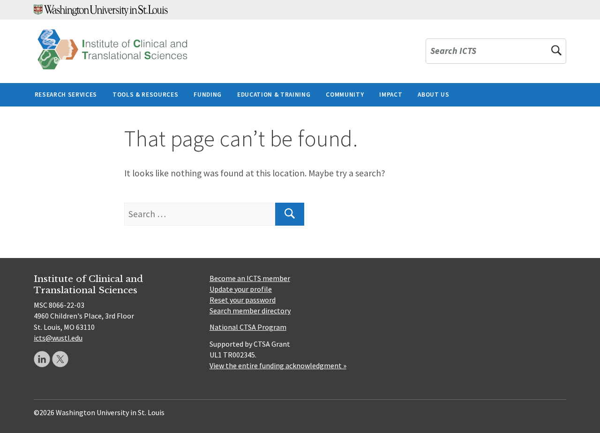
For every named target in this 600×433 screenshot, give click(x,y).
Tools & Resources (145, 95)
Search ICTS (453, 51)
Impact (390, 95)
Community (345, 95)
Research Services (66, 95)
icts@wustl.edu (58, 337)
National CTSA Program (248, 327)
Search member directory (250, 310)
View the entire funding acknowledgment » (278, 365)
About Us (433, 95)
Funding (208, 95)
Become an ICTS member (250, 278)
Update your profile (241, 289)
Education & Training (273, 95)
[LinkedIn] (42, 359)
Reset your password (243, 299)
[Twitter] (60, 359)
